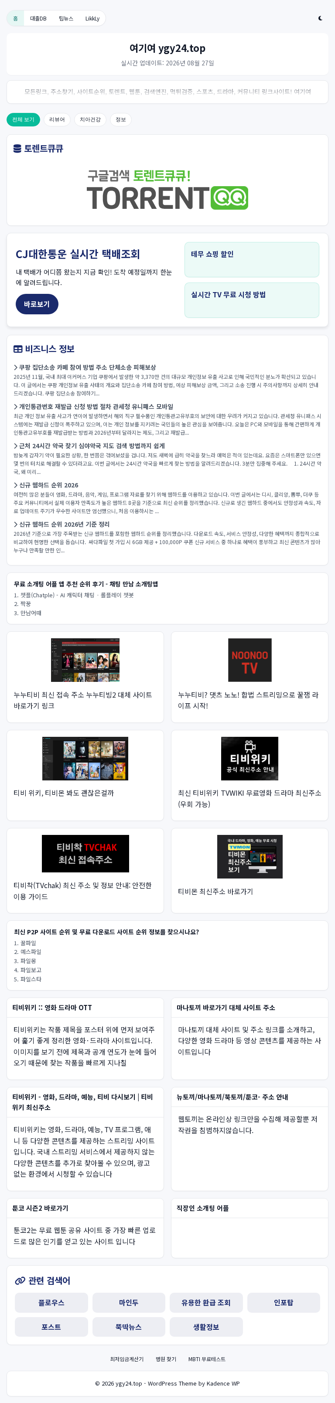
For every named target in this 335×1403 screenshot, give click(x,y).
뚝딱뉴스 (129, 1326)
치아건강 (90, 119)
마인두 (129, 1302)
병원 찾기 (166, 1358)
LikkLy (92, 18)
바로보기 (37, 304)
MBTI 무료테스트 (207, 1358)
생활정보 (206, 1326)
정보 (121, 119)
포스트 (51, 1326)
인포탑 (284, 1302)
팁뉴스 (66, 18)
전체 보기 (23, 119)
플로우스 (51, 1302)
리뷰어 (57, 119)
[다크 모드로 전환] (320, 18)
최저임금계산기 (127, 1358)
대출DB (38, 18)
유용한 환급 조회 (206, 1302)
